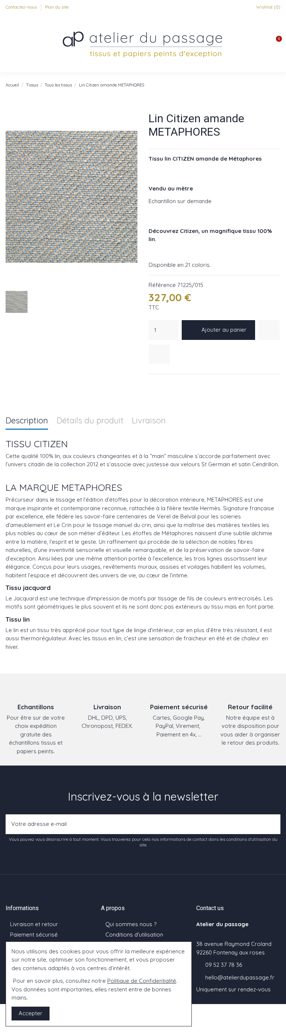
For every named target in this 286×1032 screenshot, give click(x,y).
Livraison (149, 421)
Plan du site (57, 7)
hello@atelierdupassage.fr (239, 977)
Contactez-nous (22, 7)
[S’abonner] (272, 824)
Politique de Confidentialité (141, 980)
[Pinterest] (171, 383)
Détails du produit (90, 421)
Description (27, 421)
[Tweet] (162, 383)
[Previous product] (269, 84)
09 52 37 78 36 (223, 964)
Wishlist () (267, 7)
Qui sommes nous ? (130, 924)
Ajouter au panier (224, 329)
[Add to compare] (159, 354)
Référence (162, 284)
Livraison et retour (34, 924)
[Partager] (152, 383)
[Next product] (277, 84)
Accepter (30, 1013)
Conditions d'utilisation (134, 934)
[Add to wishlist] (269, 330)
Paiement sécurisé (34, 934)
